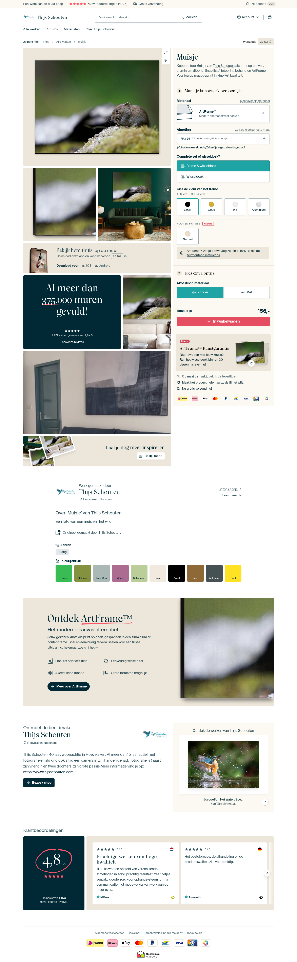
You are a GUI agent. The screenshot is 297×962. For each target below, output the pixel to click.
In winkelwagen (226, 321)
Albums (52, 29)
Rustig (62, 552)
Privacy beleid (193, 933)
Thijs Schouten (52, 17)
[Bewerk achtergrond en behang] (165, 60)
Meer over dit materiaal (255, 101)
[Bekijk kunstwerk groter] (165, 52)
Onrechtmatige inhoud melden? (162, 933)
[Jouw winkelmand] (270, 17)
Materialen (72, 29)
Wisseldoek (194, 176)
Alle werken (31, 29)
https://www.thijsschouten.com (48, 772)
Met (249, 292)
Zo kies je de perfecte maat (252, 129)
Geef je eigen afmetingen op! (213, 147)
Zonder (203, 292)
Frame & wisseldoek (201, 166)
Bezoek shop (228, 489)
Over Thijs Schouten (100, 29)
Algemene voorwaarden (109, 933)
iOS (89, 266)
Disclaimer (133, 933)
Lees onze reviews (72, 342)
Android (104, 266)
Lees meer (230, 495)
